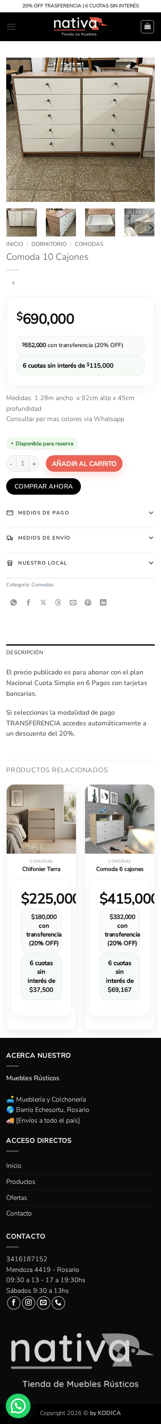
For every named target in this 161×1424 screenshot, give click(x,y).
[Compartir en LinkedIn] (103, 603)
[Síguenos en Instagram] (29, 1303)
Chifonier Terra (41, 869)
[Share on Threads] (58, 603)
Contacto (19, 1213)
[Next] (141, 129)
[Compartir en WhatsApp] (14, 603)
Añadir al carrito (84, 463)
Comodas (89, 244)
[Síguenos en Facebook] (14, 1303)
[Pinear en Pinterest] (88, 603)
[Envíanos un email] (43, 1303)
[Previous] (19, 129)
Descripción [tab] (24, 652)
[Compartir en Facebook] (29, 603)
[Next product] (13, 283)
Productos (21, 1181)
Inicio (14, 244)
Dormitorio (48, 244)
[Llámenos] (58, 1303)
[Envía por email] (73, 603)
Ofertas (16, 1197)
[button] (11, 26)
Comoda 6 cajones (120, 869)
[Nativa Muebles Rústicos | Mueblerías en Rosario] (80, 26)
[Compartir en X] (43, 603)
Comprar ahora (43, 486)
